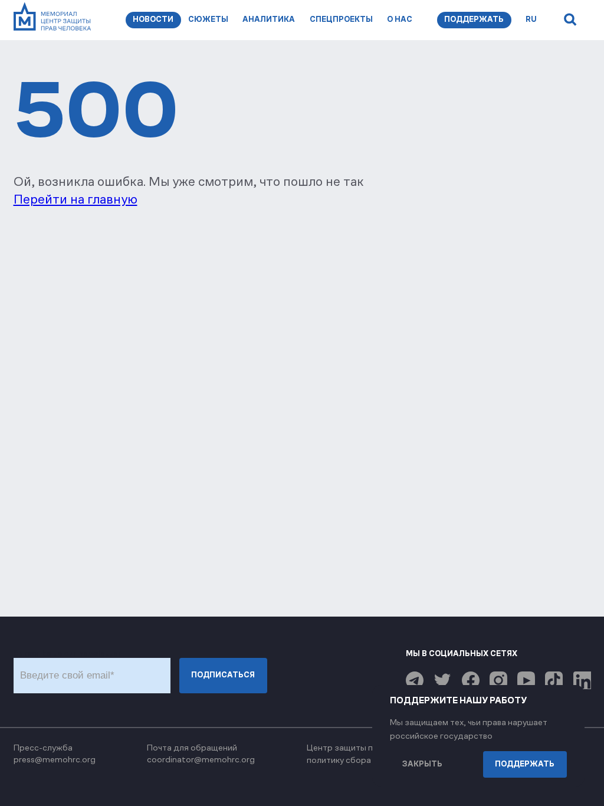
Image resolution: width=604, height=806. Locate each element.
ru (531, 19)
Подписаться (223, 675)
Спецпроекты (341, 19)
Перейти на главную (75, 199)
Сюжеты (208, 19)
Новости (153, 19)
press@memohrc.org (55, 759)
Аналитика (268, 19)
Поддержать (474, 19)
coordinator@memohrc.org (201, 759)
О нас (399, 19)
